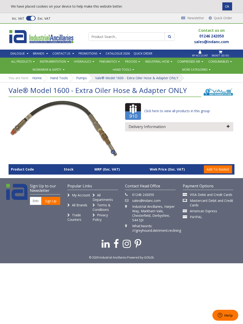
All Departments (103, 197)
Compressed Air (188, 62)
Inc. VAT (18, 18)
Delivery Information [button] (147, 126)
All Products (21, 62)
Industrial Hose (157, 62)
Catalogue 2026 (118, 53)
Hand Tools (122, 70)
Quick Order (222, 18)
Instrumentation (53, 62)
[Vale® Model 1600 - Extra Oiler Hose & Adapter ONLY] (64, 129)
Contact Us (61, 53)
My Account (80, 195)
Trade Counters (74, 217)
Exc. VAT (44, 18)
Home (37, 78)
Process (131, 62)
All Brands (79, 205)
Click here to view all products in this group (176, 111)
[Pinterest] (138, 243)
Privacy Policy (100, 217)
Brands (38, 53)
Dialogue (17, 53)
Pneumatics (108, 62)
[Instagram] (127, 243)
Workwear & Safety (47, 70)
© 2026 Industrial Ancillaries (107, 257)
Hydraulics (82, 62)
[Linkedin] (106, 243)
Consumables (218, 62)
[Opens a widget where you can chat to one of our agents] (225, 316)
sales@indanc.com (146, 200)
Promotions (88, 53)
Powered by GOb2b (140, 257)
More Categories (194, 70)
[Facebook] (116, 243)
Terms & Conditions (102, 207)
